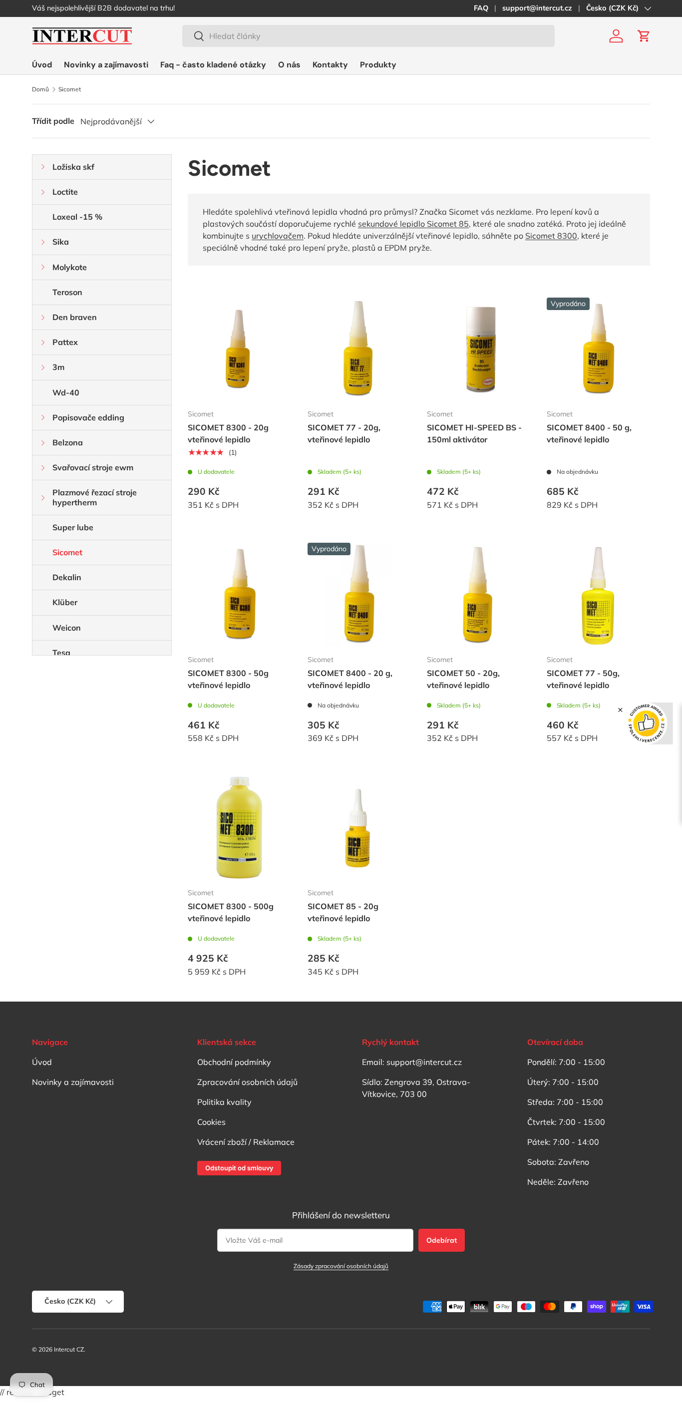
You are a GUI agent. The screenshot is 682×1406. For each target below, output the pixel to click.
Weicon (66, 628)
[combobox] (368, 36)
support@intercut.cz (537, 7)
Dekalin (66, 577)
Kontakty (330, 64)
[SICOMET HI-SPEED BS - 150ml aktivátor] (479, 349)
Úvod (42, 64)
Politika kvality (224, 1102)
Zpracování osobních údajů (247, 1082)
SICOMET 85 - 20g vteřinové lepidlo (343, 912)
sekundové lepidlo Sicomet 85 (413, 224)
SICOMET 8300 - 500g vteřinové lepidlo (231, 912)
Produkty (378, 64)
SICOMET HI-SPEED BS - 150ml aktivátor (474, 433)
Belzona (67, 442)
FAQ (481, 7)
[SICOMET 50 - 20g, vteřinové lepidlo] (479, 595)
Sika (60, 242)
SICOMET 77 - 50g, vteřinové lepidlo (583, 679)
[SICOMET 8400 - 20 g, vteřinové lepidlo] (359, 595)
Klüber (64, 602)
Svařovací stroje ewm (92, 467)
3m (58, 367)
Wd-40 (65, 392)
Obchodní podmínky (234, 1062)
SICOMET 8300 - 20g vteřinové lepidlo (228, 433)
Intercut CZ (69, 1349)
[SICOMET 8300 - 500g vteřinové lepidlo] (240, 828)
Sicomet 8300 (551, 236)
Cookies (211, 1122)
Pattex (65, 342)
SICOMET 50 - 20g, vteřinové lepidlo (463, 679)
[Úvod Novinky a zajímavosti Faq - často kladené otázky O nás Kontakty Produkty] (214, 64)
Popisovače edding (88, 417)
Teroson (67, 292)
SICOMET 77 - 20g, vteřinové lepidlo (344, 433)
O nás (289, 64)
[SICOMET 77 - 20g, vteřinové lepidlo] (359, 349)
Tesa (61, 653)
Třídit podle (53, 121)
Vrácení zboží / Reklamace (246, 1142)
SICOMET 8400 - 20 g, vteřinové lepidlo (350, 679)
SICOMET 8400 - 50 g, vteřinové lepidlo (589, 433)
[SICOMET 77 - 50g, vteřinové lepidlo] (599, 595)
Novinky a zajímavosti (106, 64)
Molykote (69, 267)
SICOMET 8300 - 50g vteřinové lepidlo (228, 679)
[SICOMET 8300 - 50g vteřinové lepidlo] (240, 595)
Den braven (74, 317)
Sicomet (69, 89)
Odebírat (441, 1240)
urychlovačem (278, 236)
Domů (40, 89)
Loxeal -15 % (77, 217)
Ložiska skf (73, 167)
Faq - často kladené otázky (213, 64)
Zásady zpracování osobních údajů (341, 1266)
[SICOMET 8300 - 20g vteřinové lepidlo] (240, 349)
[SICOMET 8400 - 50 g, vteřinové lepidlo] (599, 349)
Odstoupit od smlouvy (239, 1168)
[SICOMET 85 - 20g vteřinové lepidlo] (359, 828)
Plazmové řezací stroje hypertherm (94, 497)
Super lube (72, 527)
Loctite (65, 192)
